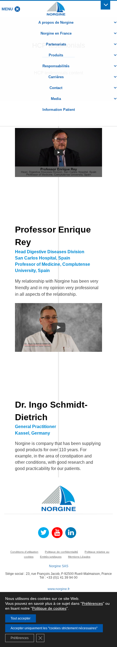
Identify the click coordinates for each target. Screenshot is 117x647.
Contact (56, 88)
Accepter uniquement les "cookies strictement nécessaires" (54, 628)
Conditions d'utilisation (24, 551)
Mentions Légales (79, 556)
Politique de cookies (49, 608)
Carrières (56, 77)
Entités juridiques (50, 556)
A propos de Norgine (55, 22)
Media (56, 99)
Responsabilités (55, 66)
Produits (56, 55)
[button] (7, 9)
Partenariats (56, 44)
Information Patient (58, 110)
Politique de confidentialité (61, 551)
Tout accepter (20, 618)
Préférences (92, 603)
